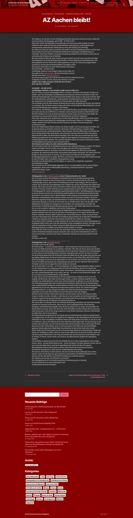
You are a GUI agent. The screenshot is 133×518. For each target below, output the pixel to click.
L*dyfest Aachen (53, 176)
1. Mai (42, 477)
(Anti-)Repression (47, 13)
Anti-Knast (50, 477)
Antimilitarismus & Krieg (59, 480)
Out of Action (110, 5)
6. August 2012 (74, 26)
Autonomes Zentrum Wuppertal (20, 3)
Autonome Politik (52, 484)
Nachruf (28, 495)
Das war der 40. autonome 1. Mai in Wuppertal (41, 412)
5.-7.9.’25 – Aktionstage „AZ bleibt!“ (67, 3)
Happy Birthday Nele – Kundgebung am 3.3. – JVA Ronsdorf (45, 429)
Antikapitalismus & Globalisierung (37, 480)
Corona (53, 488)
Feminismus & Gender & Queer (75, 13)
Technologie (30, 499)
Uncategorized (49, 499)
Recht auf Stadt (47, 495)
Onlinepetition (49, 73)
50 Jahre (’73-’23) (84, 3)
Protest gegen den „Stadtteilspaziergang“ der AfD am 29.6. (45, 407)
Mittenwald (62, 491)
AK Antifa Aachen (53, 242)
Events (60, 488)
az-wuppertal (62, 26)
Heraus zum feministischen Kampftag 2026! (40, 423)
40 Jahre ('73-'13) (107, 3)
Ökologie (37, 495)
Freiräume (88, 13)
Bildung (46, 488)
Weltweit (60, 499)
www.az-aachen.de (53, 75)
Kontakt (115, 3)
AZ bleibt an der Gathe (33, 488)
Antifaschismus (59, 13)
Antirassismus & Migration (35, 484)
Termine (39, 499)
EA (117, 5)
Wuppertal (29, 503)
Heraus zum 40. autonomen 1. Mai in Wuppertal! (41, 418)
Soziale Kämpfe (60, 495)
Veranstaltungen (95, 3)
